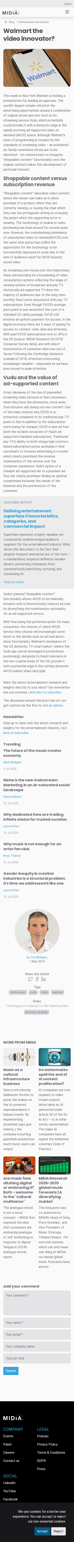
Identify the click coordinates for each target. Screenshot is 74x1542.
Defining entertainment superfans (31, 518)
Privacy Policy (47, 1444)
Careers (8, 1453)
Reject (58, 1531)
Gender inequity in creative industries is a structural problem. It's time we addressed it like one (34, 878)
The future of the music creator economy (32, 753)
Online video (17, 992)
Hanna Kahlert (12, 796)
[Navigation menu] (67, 11)
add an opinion (53, 705)
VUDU (33, 992)
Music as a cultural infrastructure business (16, 1076)
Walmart (58, 992)
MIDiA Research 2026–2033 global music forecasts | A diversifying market (53, 1190)
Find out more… (15, 582)
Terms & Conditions (51, 1453)
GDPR (41, 1461)
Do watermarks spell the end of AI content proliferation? (53, 1076)
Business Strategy (36, 1012)
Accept (42, 1531)
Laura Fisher (11, 826)
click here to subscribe (44, 692)
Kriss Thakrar (12, 855)
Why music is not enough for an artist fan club (32, 846)
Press (41, 1469)
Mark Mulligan (12, 762)
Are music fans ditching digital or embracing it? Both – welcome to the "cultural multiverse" (18, 1190)
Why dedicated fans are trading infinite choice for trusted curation (35, 817)
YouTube (9, 1491)
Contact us (11, 1461)
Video (44, 992)
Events (8, 1436)
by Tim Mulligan (37, 957)
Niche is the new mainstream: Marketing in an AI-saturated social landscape (36, 784)
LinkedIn (9, 1483)
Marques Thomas (23, 83)
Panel (7, 1444)
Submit (11, 1371)
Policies (43, 1436)
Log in (68, 3)
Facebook (10, 1499)
